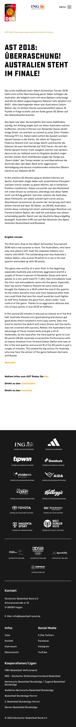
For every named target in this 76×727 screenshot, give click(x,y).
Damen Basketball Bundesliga (21, 707)
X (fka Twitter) (46, 635)
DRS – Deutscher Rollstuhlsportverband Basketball (32, 676)
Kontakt (9, 640)
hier (46, 376)
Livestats (26, 390)
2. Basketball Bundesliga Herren (22, 701)
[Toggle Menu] (65, 7)
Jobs (7, 635)
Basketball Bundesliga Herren (21, 695)
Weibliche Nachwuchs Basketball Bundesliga (29, 690)
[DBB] (10, 12)
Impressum (11, 646)
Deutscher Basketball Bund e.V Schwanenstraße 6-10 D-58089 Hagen (21, 603)
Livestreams (28, 383)
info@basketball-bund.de (26, 616)
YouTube (42, 652)
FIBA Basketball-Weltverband (21, 670)
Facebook (43, 640)
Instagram (43, 646)
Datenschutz (12, 652)
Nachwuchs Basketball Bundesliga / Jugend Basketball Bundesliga (35, 683)
